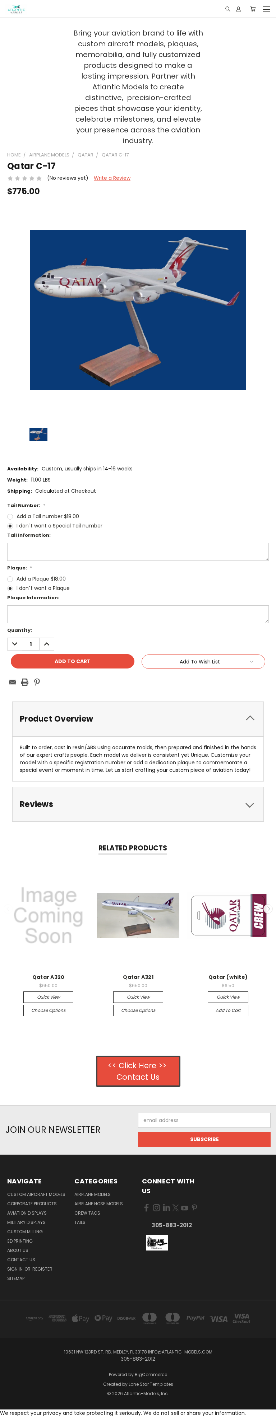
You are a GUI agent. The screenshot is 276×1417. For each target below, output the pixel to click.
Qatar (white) (228, 977)
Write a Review (112, 178)
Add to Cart (228, 1010)
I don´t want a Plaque (43, 588)
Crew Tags (87, 1213)
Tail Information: (29, 535)
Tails (80, 1222)
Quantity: (19, 630)
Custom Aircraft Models (36, 1194)
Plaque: (19, 567)
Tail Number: (26, 505)
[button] (157, 1243)
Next (268, 909)
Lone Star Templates (151, 1384)
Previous (8, 909)
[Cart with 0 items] (253, 9)
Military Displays (26, 1222)
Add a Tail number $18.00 (48, 516)
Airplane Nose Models (98, 1204)
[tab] (138, 719)
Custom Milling (25, 1232)
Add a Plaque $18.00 (41, 578)
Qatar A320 (48, 977)
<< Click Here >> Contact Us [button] (138, 1071)
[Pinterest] (37, 682)
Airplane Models (92, 1194)
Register (42, 1269)
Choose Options (48, 1010)
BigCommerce (151, 1374)
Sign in (15, 1269)
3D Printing (20, 1241)
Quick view (48, 997)
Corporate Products (32, 1204)
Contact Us (21, 1260)
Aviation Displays (27, 1213)
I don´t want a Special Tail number (59, 525)
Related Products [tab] (132, 848)
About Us (17, 1250)
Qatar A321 (138, 977)
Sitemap (15, 1278)
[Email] (12, 682)
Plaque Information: (33, 597)
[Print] (24, 682)
